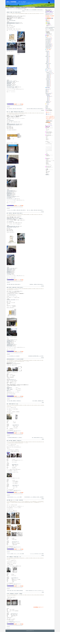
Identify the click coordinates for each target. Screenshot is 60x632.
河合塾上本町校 (9, 85)
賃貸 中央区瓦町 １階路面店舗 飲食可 (38, 400)
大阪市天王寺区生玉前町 (12, 20)
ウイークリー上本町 (9, 84)
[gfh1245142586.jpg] (17, 517)
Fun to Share (50, 123)
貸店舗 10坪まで (11, 215)
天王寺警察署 (8, 340)
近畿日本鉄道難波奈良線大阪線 (11, 23)
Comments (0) (8, 208)
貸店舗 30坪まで (31, 13)
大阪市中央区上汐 (11, 120)
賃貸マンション (10, 7)
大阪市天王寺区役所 (9, 341)
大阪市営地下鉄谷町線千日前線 (11, 22)
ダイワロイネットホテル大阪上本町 (11, 196)
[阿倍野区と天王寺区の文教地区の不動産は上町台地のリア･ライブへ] (48, 122)
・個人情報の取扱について (49, 25)
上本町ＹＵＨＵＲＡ (9, 270)
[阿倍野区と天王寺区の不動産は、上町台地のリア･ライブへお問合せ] (48, 18)
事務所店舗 (15, 7)
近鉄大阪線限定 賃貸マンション (37, 502)
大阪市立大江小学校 (9, 345)
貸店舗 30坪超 (14, 502)
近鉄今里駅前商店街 (9, 387)
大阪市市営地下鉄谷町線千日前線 (11, 226)
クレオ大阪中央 (9, 343)
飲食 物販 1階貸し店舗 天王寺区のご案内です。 (14, 284)
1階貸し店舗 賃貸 (11, 214)
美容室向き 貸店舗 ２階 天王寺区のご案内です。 (14, 12)
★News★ (14, 214)
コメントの (48, 171)
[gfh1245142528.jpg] (13, 517)
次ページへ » (8, 628)
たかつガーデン (9, 273)
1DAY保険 (33, 7)
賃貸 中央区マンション (31, 502)
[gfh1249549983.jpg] (13, 457)
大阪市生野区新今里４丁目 (12, 379)
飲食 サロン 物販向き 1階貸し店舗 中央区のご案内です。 (15, 111)
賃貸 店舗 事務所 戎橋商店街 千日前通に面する (14, 400)
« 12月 (47, 153)
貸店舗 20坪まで (39, 288)
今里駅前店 (11, 389)
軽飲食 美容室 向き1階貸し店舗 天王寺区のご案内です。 (15, 287)
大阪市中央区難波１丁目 (15, 464)
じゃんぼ (8, 389)
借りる (17, 13)
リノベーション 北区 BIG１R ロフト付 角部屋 (36, 553)
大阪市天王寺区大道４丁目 (14, 613)
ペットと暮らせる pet (23, 501)
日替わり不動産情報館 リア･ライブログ (16, 1)
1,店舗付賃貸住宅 (11, 501)
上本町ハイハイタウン (9, 80)
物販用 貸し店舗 (23, 13)
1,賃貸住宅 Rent (14, 501)
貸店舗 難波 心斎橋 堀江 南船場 (22, 502)
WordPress (47, 173)
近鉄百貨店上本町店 (9, 82)
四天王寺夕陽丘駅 (13, 299)
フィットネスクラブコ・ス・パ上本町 (11, 198)
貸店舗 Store (35, 13)
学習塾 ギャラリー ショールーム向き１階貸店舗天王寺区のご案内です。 (17, 8)
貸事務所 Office (33, 214)
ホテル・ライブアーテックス (10, 86)
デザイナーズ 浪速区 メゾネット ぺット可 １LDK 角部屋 (15, 553)
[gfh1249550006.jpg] (19, 457)
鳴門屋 (7, 390)
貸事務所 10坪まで (29, 214)
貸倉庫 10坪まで (37, 214)
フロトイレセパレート (18, 501)
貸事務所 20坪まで (31, 288)
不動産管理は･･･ (48, 174)
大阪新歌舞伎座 (9, 195)
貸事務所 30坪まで (28, 13)
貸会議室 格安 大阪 (28, 7)
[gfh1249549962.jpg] (8, 457)
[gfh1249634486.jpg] (16, 419)
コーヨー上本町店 (9, 197)
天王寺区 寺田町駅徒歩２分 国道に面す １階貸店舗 (14, 593)
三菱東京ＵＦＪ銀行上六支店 (10, 268)
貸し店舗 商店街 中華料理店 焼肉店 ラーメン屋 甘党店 (15, 437)
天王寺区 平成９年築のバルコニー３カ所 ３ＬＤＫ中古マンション (34, 590)
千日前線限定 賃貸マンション (35, 501)
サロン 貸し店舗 (15, 13)
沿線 (26, 360)
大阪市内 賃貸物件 (20, 13)
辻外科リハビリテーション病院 (11, 81)
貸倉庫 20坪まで (40, 360)
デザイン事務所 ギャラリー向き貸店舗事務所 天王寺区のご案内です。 (34, 9)
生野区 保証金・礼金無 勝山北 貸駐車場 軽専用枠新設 (15, 590)
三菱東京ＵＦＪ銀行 (9, 190)
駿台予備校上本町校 (9, 193)
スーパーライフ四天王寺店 (10, 339)
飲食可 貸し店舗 (11, 289)
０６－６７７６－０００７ (11, 393)
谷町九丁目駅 (17, 22)
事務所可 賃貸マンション (28, 501)
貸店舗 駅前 (37, 13)
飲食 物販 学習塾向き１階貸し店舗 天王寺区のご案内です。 (35, 108)
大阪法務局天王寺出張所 (10, 344)
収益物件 (21, 7)
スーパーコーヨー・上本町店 (10, 87)
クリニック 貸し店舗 (11, 13)
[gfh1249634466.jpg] (9, 419)
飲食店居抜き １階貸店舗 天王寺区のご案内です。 (36, 284)
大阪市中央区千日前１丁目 (15, 541)
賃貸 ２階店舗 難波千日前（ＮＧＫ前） (37, 437)
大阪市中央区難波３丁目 (15, 485)
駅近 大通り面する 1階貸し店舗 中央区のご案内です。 (14, 108)
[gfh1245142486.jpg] (8, 517)
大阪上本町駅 (17, 23)
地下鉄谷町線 (8, 299)
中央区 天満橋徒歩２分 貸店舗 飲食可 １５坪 (14, 556)
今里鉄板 (8, 388)
